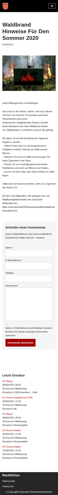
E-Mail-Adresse (14, 260)
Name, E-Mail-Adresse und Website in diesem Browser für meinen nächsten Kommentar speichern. (28, 332)
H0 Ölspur (7, 381)
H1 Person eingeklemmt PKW (17, 397)
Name (9, 247)
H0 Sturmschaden (11, 430)
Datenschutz (8, 481)
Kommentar (12, 285)
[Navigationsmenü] (52, 6)
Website (9, 273)
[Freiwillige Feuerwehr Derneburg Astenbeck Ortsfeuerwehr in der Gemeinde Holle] (17, 6)
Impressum (8, 486)
